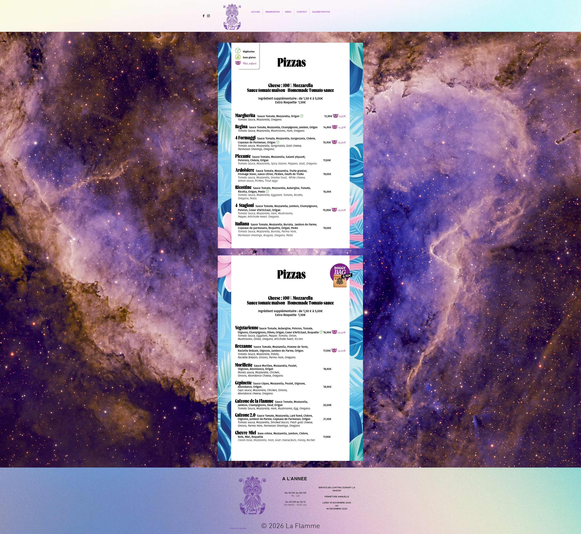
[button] (288, 11)
